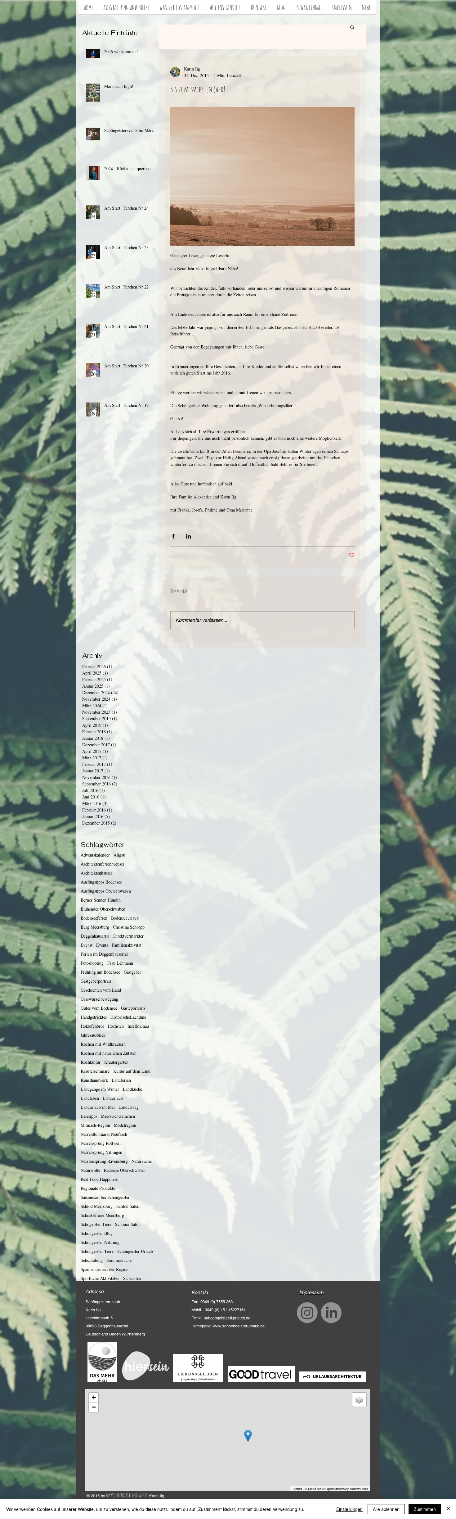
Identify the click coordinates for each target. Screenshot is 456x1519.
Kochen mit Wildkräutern (103, 1044)
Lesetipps (89, 1116)
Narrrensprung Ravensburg (104, 1161)
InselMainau (138, 1026)
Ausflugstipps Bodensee (101, 882)
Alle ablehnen (386, 1509)
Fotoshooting (92, 963)
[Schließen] (448, 1509)
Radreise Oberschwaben (124, 1170)
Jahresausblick (93, 1035)
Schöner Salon (128, 1224)
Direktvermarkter (128, 936)
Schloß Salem (128, 1206)
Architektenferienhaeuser (102, 863)
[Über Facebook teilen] (173, 536)
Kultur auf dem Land (131, 1071)
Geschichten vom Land (101, 990)
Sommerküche (119, 1260)
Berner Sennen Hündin (101, 900)
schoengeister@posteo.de (227, 1318)
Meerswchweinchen (118, 1116)
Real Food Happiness (99, 1179)
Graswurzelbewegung (99, 999)
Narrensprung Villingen (101, 1152)
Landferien (121, 1080)
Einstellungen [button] (349, 1509)
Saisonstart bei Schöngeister (105, 1197)
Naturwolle (90, 1170)
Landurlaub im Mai (98, 1107)
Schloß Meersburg (97, 1206)
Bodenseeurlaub (125, 918)
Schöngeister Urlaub (135, 1251)
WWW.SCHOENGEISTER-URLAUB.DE (127, 1495)
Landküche (132, 1089)
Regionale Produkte (98, 1188)
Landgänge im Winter (100, 1089)
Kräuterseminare (95, 1071)
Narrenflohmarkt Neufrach (104, 1134)
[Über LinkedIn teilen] (188, 536)
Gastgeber (132, 972)
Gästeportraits (133, 1008)
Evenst (86, 945)
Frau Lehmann (120, 963)
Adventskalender (95, 854)
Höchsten (116, 1026)
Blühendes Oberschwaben (103, 909)
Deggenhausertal (95, 936)
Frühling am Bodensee (100, 972)
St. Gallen (132, 1278)
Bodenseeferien (94, 918)
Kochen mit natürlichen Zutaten (108, 1053)
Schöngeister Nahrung (100, 1242)
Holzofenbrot (92, 1026)
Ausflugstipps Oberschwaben (106, 891)
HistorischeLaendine (128, 1017)
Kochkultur (91, 1062)
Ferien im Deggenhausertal (104, 954)
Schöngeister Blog (97, 1233)
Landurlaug (128, 1107)
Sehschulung (92, 1260)
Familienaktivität (126, 945)
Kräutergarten (116, 1062)
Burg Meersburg (95, 927)
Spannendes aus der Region (104, 1269)
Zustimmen (425, 1509)
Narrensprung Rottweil (101, 1143)
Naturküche (142, 1161)
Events (102, 945)
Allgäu (119, 854)
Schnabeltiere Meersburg (102, 1215)
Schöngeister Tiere (97, 1251)
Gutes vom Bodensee (99, 1008)
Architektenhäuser (96, 872)
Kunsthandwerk (94, 1080)
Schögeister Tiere (96, 1224)
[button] (352, 27)
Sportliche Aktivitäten (100, 1278)
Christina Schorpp (129, 927)
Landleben (90, 1098)
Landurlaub (113, 1098)
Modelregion (125, 1125)
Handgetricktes (94, 1017)
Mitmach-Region (95, 1125)
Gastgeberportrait (96, 981)
